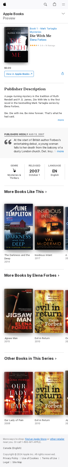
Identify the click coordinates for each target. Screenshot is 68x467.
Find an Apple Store (36, 439)
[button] (45, 4)
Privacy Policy (10, 458)
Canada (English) (12, 448)
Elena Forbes (38, 39)
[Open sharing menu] (62, 74)
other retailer (57, 439)
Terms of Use (49, 458)
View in (18, 74)
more (61, 120)
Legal (6, 462)
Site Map (17, 462)
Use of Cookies (30, 458)
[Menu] (63, 4)
